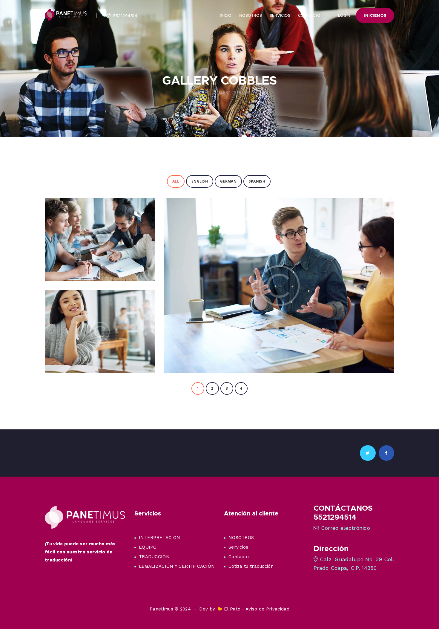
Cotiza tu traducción (251, 566)
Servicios (238, 547)
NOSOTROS (241, 537)
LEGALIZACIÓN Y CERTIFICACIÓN (177, 566)
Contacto (238, 556)
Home (196, 92)
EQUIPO (148, 547)
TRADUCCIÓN (154, 556)
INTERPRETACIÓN (159, 537)
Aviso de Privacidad (267, 609)
